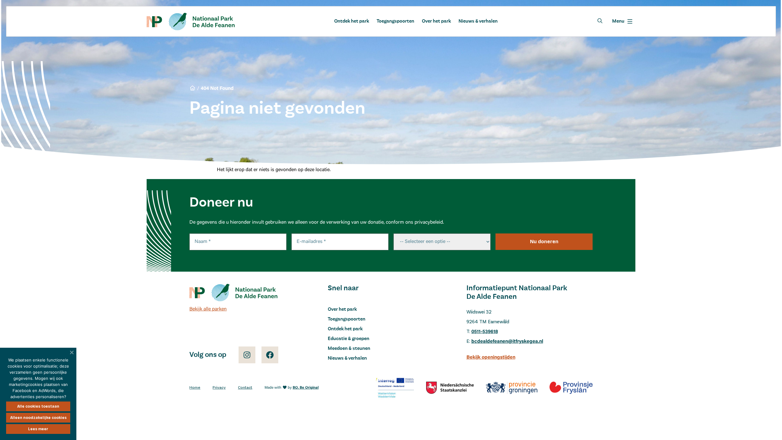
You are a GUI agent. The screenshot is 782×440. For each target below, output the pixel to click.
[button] (622, 21)
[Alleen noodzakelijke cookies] (71, 352)
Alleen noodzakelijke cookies (38, 418)
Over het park (436, 21)
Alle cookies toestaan (38, 406)
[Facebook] (269, 354)
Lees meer (38, 429)
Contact (245, 388)
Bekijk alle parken (208, 309)
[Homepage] (191, 21)
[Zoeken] (600, 20)
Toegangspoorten (395, 21)
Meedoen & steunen (349, 348)
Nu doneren (544, 241)
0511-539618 (484, 331)
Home (194, 388)
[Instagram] (247, 354)
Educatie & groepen (348, 338)
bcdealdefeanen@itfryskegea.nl (507, 341)
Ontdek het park (351, 21)
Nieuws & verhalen (478, 21)
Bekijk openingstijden (490, 357)
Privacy (219, 388)
